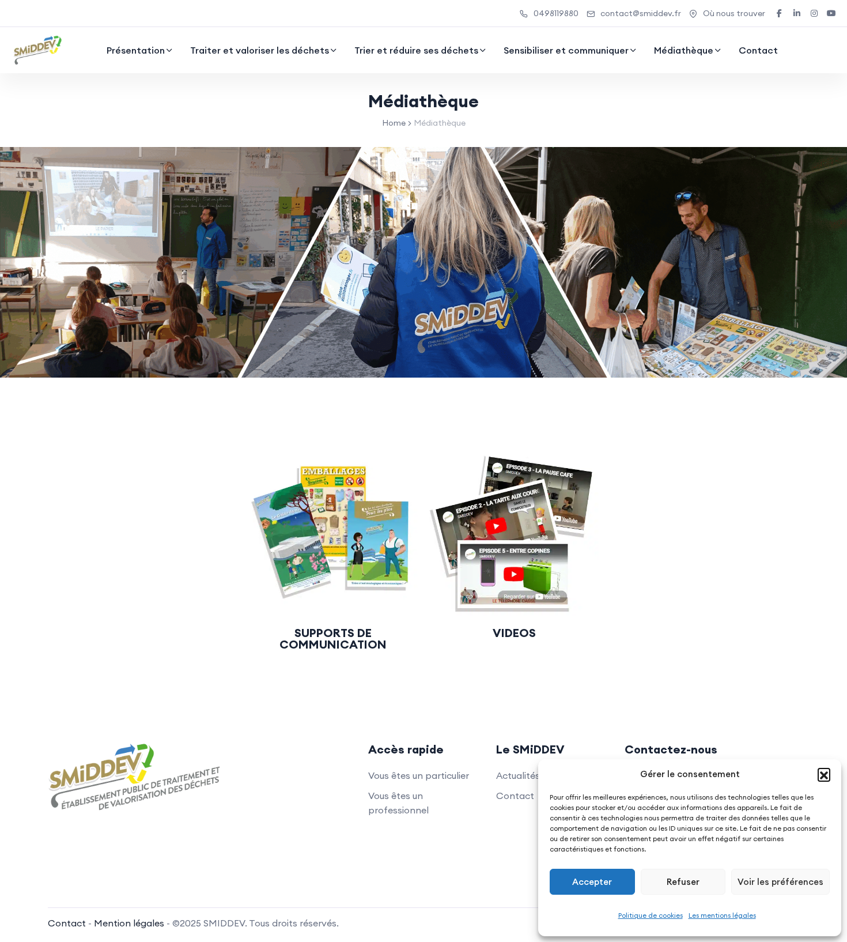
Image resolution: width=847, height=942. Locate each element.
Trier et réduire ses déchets (416, 50)
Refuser (683, 881)
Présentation (136, 50)
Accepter (592, 881)
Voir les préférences (780, 881)
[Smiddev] (37, 50)
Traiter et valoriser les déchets (259, 50)
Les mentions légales (722, 915)
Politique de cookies (650, 915)
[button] (824, 774)
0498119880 (556, 13)
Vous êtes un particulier (418, 775)
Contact (758, 50)
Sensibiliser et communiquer (566, 50)
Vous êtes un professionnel (398, 803)
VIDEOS (514, 633)
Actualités (518, 775)
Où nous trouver (734, 13)
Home (394, 123)
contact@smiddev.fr (640, 13)
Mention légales (129, 923)
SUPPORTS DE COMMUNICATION (333, 638)
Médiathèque (683, 50)
